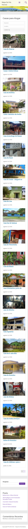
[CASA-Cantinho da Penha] (14, 109)
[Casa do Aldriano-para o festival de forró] (14, 457)
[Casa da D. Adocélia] (14, 349)
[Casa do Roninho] (14, 370)
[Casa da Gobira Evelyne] (14, 414)
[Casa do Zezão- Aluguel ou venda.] (14, 175)
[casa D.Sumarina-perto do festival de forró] (14, 283)
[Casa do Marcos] (14, 44)
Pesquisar (5, 481)
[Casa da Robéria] (14, 88)
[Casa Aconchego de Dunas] (14, 131)
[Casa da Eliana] (14, 262)
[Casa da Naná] (14, 153)
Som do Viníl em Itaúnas (9, 506)
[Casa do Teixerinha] (14, 240)
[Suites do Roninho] (14, 436)
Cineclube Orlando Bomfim (10, 502)
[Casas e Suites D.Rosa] (14, 66)
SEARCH (6, 29)
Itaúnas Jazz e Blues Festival (10, 495)
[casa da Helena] (14, 392)
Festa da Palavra (7, 504)
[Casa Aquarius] (14, 327)
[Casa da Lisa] (14, 196)
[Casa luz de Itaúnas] (14, 218)
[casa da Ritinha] (14, 305)
